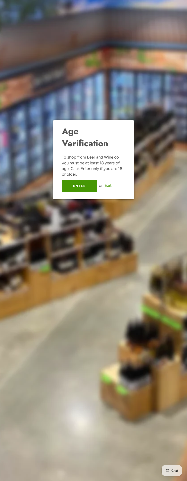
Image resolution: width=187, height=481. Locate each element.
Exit (108, 185)
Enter (79, 186)
